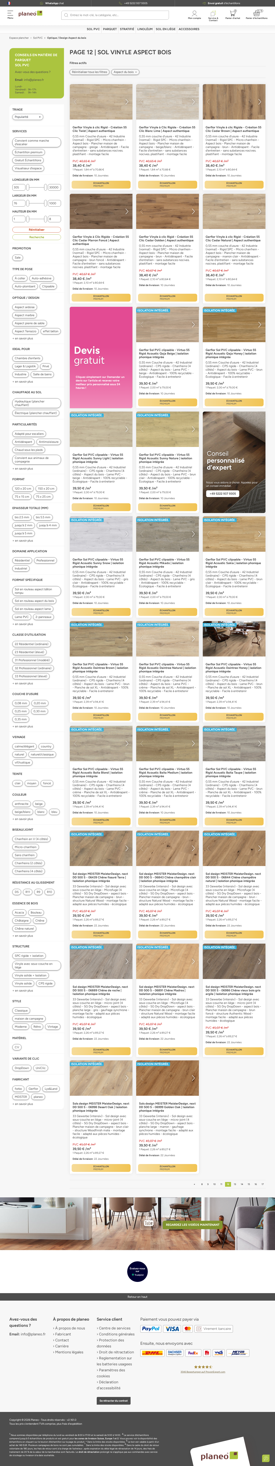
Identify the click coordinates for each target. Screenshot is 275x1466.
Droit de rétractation (116, 1352)
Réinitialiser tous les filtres (89, 72)
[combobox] (117, 15)
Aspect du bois (125, 72)
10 (214, 1184)
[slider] (27, 187)
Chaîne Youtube (176, 1216)
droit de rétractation (89, 1452)
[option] (101, 102)
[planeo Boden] (219, 1456)
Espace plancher (19, 37)
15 (249, 1184)
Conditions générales (117, 1334)
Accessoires (189, 29)
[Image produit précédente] (75, 102)
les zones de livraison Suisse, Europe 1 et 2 (97, 1438)
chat (54, 3)
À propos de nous (70, 1328)
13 (235, 1184)
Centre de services (114, 1328)
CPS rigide (46, 983)
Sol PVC (93, 29)
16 (256, 1184)
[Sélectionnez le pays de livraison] (9, 3)
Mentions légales (69, 1352)
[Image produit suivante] (127, 102)
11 (221, 1184)
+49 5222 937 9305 (135, 3)
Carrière (62, 1346)
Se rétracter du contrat (114, 1400)
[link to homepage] (30, 14)
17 (263, 1184)
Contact (62, 1340)
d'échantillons (224, 3)
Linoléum (145, 29)
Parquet (110, 29)
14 (242, 1184)
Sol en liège (165, 29)
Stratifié (127, 29)
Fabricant (63, 1334)
